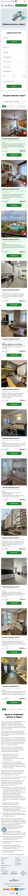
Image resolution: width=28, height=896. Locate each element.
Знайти (14, 86)
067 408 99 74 (4, 873)
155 (22, 106)
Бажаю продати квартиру (21, 5)
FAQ (2, 861)
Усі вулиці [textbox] (5, 52)
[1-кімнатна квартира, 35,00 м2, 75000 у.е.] (14, 571)
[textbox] (14, 81)
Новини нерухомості (6, 865)
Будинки (17, 861)
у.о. (25, 76)
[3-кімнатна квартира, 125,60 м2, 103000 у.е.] (14, 422)
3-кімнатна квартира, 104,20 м (11, 339)
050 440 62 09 (23, 874)
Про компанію (4, 858)
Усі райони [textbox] (6, 47)
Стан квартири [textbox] (7, 66)
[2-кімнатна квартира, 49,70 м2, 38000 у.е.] (14, 173)
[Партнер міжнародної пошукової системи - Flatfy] (6, 889)
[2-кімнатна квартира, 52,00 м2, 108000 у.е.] (14, 621)
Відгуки (3, 863)
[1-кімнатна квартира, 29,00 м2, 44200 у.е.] (14, 373)
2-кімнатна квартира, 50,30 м (10, 487)
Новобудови (18, 859)
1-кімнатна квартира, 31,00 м (10, 239)
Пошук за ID (14, 41)
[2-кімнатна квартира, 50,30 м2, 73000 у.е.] (14, 471)
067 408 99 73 (6, 1)
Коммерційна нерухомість (18, 864)
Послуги (3, 859)
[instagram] (11, 1)
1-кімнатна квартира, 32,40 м (10, 138)
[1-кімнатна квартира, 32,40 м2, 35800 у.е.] (14, 123)
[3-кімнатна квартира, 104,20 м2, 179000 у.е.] (14, 323)
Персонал (3, 867)
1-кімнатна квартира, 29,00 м (10, 389)
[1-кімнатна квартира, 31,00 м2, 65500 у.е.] (14, 223)
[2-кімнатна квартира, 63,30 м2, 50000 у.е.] (14, 522)
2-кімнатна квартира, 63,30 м (10, 538)
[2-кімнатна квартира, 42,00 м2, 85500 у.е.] (14, 274)
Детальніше (14, 154)
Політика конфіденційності (14, 885)
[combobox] (14, 47)
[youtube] (16, 1)
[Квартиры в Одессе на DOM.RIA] (18, 889)
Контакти (3, 869)
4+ (24, 61)
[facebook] (13, 1)
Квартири (17, 858)
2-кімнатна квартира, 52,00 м (10, 637)
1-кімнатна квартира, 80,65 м (10, 686)
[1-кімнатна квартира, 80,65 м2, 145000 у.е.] (14, 670)
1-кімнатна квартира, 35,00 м (10, 587)
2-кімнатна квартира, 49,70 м (10, 189)
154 (19, 106)
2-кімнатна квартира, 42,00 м (10, 290)
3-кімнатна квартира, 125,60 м (11, 438)
